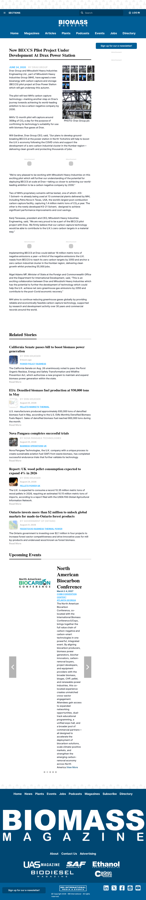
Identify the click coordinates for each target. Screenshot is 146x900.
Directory (129, 33)
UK (45, 446)
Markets (34, 407)
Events (100, 33)
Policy (32, 364)
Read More (15, 381)
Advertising (88, 853)
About (54, 853)
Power (24, 364)
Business (41, 364)
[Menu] (4, 13)
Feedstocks (27, 529)
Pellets (24, 407)
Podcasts (82, 33)
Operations (36, 446)
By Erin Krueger (30, 356)
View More (67, 689)
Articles (50, 33)
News (28, 794)
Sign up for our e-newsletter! (116, 45)
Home (14, 33)
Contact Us (69, 853)
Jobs (113, 33)
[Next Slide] (87, 667)
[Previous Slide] (12, 667)
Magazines (31, 33)
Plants (66, 33)
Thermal (44, 407)
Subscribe (110, 794)
